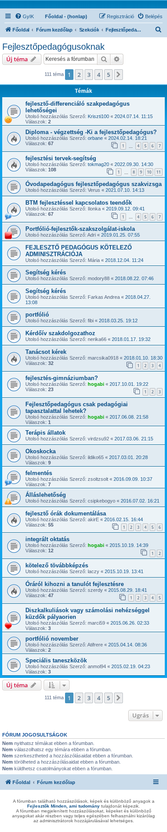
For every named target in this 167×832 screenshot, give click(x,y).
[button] (118, 74)
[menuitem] (24, 16)
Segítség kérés (45, 272)
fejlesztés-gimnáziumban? (61, 378)
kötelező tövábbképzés (56, 565)
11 (158, 172)
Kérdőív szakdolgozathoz (60, 333)
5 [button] (108, 75)
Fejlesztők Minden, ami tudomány (63, 806)
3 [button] (88, 75)
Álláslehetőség (45, 494)
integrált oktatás (47, 539)
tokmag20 (98, 164)
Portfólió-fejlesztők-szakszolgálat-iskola (80, 229)
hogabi (96, 384)
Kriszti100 (98, 116)
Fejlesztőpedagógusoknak (53, 47)
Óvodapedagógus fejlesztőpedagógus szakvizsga (93, 184)
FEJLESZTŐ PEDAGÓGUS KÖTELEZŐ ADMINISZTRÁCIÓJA (78, 251)
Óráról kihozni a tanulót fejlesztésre (74, 584)
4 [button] (98, 75)
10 (149, 172)
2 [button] (79, 75)
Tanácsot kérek (45, 352)
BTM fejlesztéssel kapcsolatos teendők (78, 202)
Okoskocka (40, 451)
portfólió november (51, 638)
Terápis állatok (45, 432)
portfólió (37, 314)
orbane (95, 138)
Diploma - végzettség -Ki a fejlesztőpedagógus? (91, 132)
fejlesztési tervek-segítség (60, 158)
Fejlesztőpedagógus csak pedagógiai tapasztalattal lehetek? (76, 407)
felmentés (38, 473)
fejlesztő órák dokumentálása (65, 513)
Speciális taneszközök (56, 660)
